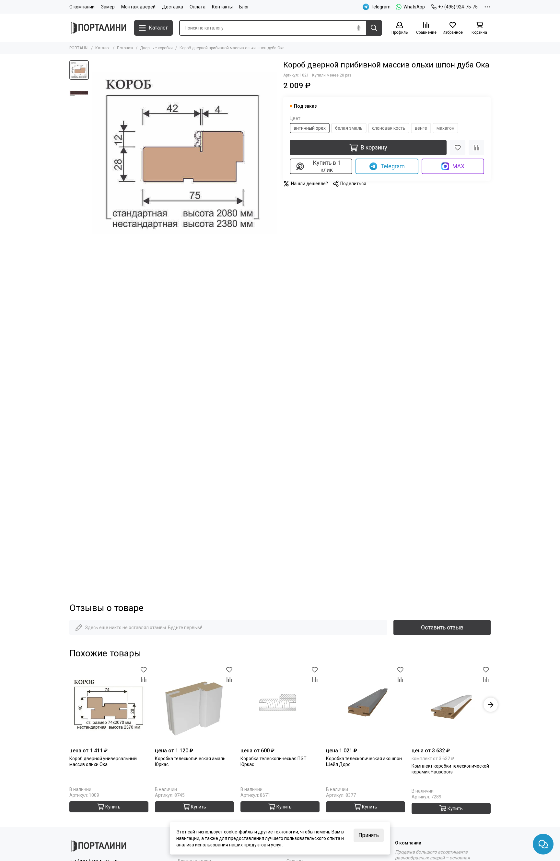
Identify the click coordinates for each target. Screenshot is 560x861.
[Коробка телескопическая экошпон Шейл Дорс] (365, 704)
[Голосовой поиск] (358, 28)
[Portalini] (98, 28)
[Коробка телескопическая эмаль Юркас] (194, 704)
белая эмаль (349, 128)
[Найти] (374, 28)
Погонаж (125, 48)
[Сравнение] (476, 147)
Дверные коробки (156, 48)
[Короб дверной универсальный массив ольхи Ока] (108, 704)
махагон (445, 128)
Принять (368, 835)
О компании (82, 6)
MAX (458, 166)
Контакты (222, 6)
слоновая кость (388, 128)
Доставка (172, 6)
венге (421, 128)
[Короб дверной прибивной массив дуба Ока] (184, 152)
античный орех (310, 128)
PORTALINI (78, 48)
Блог (244, 6)
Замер (108, 6)
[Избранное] (457, 147)
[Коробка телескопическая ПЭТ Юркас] (280, 704)
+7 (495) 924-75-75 (458, 6)
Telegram (392, 166)
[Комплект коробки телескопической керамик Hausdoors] (451, 704)
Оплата (197, 6)
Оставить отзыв (442, 627)
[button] (95, 153)
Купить (113, 806)
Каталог (102, 48)
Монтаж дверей (138, 6)
